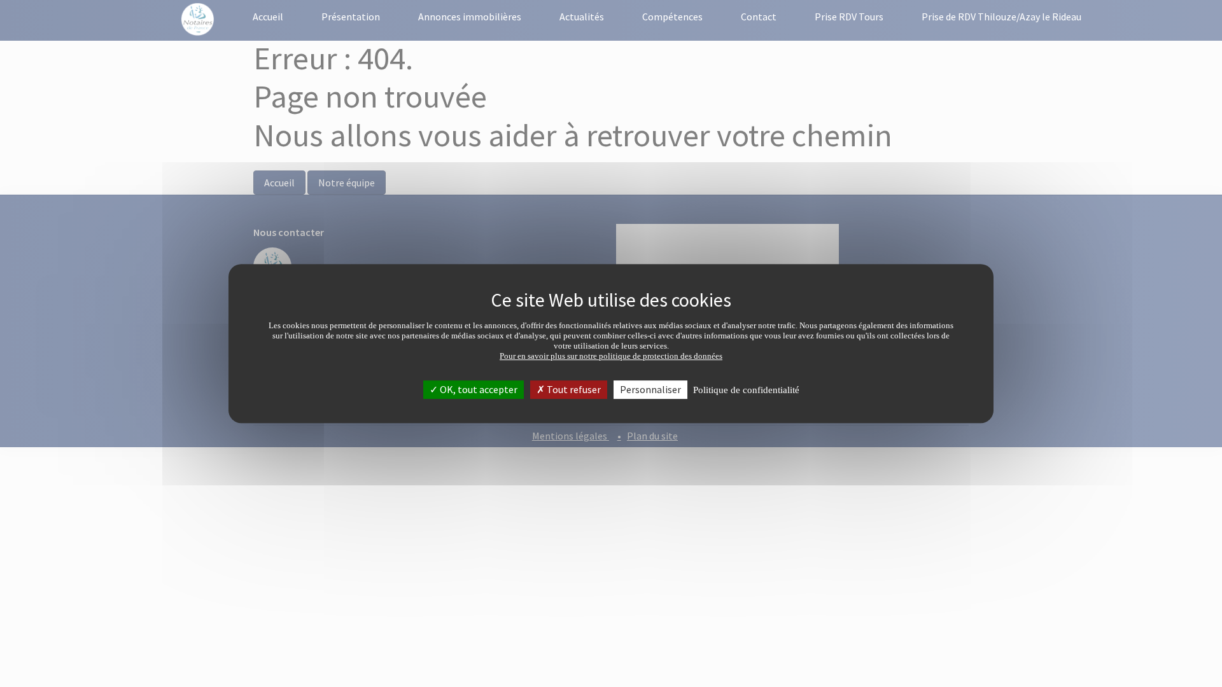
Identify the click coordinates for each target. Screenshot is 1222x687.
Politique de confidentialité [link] (746, 390)
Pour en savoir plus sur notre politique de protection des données (611, 356)
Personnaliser (650, 389)
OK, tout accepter (477, 389)
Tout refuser (573, 389)
